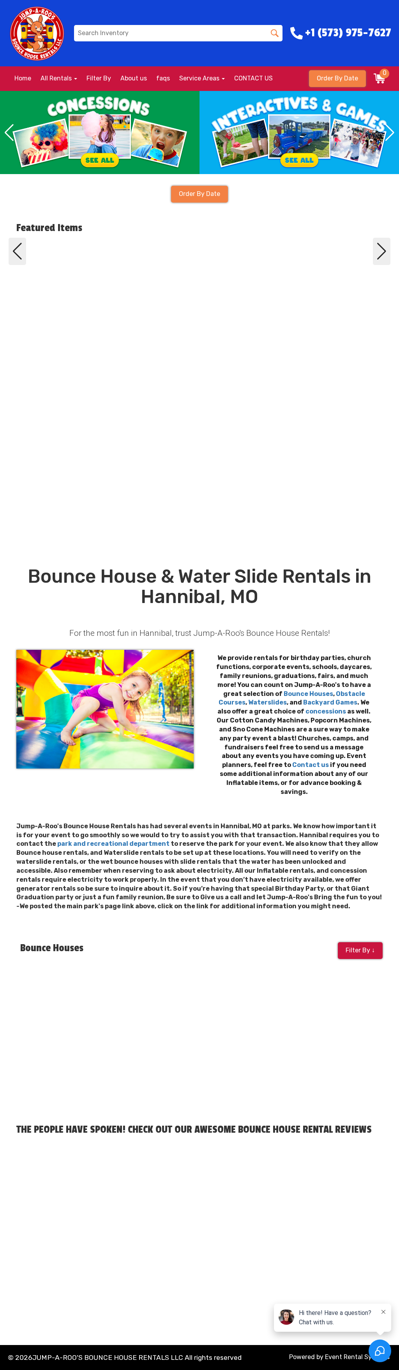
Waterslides (267, 702)
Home (22, 78)
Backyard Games (330, 702)
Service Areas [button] (200, 78)
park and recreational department (113, 843)
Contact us (310, 765)
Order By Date (337, 78)
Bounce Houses (308, 693)
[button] (9, 132)
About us (133, 78)
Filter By (99, 78)
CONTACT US (253, 78)
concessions (325, 711)
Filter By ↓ (360, 950)
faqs (163, 78)
